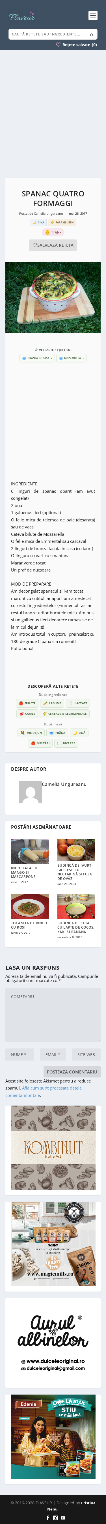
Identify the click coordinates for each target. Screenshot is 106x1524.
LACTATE (78, 703)
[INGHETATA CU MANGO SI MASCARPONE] (30, 851)
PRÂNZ (57, 732)
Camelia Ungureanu (49, 213)
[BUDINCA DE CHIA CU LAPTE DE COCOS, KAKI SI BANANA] (76, 906)
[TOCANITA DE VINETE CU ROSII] (30, 906)
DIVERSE (66, 743)
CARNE (27, 713)
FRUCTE (27, 703)
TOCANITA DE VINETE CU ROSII (29, 925)
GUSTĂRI (40, 743)
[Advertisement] (53, 114)
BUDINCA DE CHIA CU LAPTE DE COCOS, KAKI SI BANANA (75, 927)
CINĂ (79, 732)
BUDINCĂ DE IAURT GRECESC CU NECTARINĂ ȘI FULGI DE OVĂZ (75, 872)
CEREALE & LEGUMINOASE (64, 713)
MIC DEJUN (31, 732)
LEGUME (52, 703)
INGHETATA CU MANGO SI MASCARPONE (24, 872)
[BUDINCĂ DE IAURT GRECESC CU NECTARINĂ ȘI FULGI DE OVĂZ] (76, 850)
